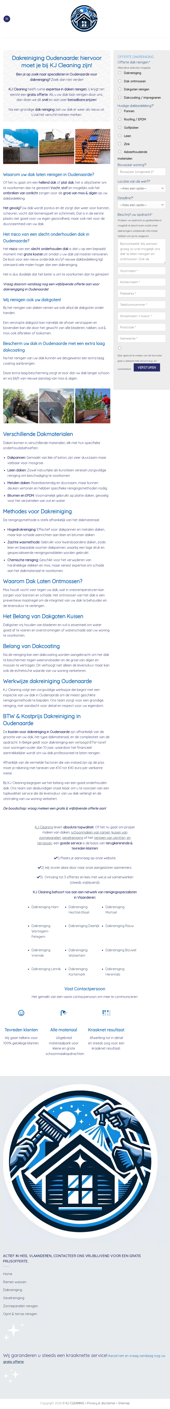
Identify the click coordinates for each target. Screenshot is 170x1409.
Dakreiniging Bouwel (121, 950)
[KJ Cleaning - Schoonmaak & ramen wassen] (85, 19)
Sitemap (124, 1403)
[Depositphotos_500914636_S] (92, 146)
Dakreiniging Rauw (120, 926)
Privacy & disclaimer (101, 1403)
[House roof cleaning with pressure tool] (92, 406)
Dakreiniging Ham (45, 907)
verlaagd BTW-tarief (90, 742)
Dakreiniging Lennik (46, 969)
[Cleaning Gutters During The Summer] (20, 406)
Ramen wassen (14, 1282)
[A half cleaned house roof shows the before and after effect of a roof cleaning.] (20, 146)
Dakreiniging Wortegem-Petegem (41, 931)
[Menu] (7, 19)
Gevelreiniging (13, 1298)
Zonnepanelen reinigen (20, 1306)
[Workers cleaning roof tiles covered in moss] (56, 146)
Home (7, 1274)
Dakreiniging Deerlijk (84, 926)
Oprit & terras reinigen (20, 1314)
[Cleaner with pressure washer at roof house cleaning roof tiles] (56, 406)
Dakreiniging (12, 1290)
